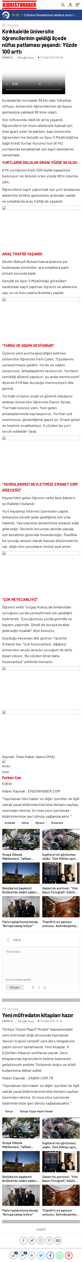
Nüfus (25, 822)
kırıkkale (10, 822)
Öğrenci (40, 822)
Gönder (15, 987)
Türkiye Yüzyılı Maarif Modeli (36, 1111)
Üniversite (57, 822)
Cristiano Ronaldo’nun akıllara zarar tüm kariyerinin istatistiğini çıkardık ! (50, 15)
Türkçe (9, 1111)
